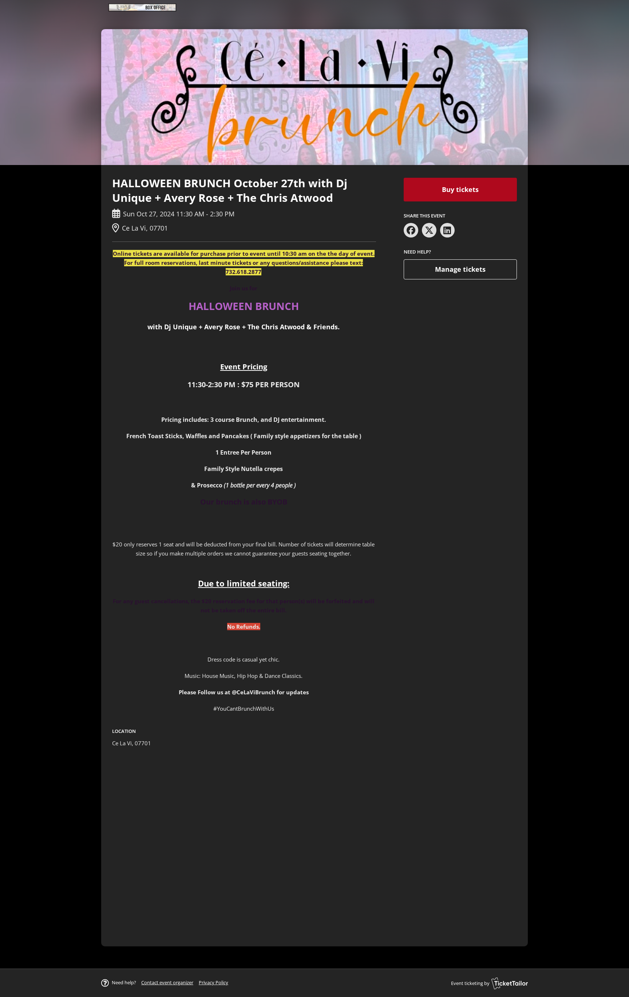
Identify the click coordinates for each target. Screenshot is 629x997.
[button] (167, 982)
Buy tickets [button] (460, 189)
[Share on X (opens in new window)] (429, 230)
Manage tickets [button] (460, 269)
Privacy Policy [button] (213, 982)
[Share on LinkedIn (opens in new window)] (447, 230)
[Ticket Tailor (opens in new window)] (509, 983)
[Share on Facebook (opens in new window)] (411, 230)
